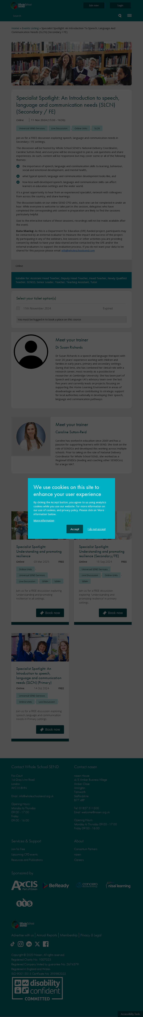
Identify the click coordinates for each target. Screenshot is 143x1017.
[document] (71, 504)
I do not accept (97, 529)
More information (43, 520)
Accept (74, 529)
